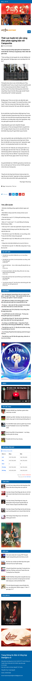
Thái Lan (14, 186)
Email (23, 194)
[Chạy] (3, 401)
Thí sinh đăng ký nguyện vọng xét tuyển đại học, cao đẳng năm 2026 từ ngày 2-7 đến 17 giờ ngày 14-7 (17, 587)
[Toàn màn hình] (28, 401)
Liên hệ (6, 1)
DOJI (3, 463)
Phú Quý (4, 467)
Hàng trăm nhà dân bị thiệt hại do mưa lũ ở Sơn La (15, 243)
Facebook (10, 194)
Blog (2, 1)
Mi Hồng (4, 470)
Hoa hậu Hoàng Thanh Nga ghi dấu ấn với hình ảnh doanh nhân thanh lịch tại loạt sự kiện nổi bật (18, 494)
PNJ (3, 460)
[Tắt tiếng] (26, 401)
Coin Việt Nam (27, 476)
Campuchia (8, 186)
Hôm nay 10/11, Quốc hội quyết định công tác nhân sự (16, 226)
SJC (3, 457)
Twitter (13, 194)
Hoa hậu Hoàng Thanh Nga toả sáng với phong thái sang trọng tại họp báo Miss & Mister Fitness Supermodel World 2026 (17, 502)
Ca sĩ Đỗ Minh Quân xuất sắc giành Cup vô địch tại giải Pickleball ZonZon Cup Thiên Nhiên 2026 (18, 425)
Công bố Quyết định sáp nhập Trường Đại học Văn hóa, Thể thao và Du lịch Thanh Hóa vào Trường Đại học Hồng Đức (18, 570)
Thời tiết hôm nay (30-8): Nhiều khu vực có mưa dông (15, 255)
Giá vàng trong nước (7, 451)
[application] (16, 394)
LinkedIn (16, 194)
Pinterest (20, 194)
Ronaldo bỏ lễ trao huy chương (14, 439)
